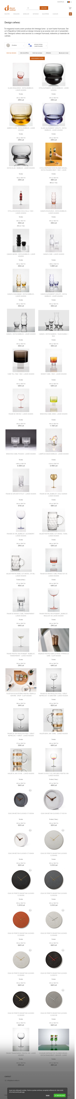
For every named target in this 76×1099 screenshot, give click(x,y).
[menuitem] (7, 13)
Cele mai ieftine (24, 53)
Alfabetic (48, 53)
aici (23, 1092)
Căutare (44, 8)
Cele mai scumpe (37, 53)
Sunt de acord (61, 1095)
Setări (47, 1095)
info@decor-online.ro (13, 1080)
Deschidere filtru (37, 58)
